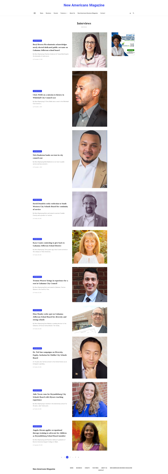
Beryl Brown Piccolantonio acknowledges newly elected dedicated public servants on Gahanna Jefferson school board (50, 47)
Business (48, 13)
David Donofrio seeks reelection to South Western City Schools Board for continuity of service (50, 206)
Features (63, 13)
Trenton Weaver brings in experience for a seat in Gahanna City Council (50, 282)
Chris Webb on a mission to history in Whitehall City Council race (48, 96)
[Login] (130, 13)
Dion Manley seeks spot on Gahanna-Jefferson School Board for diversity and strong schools (49, 317)
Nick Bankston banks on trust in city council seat (48, 156)
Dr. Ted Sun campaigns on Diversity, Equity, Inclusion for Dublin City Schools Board (50, 355)
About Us (72, 13)
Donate (56, 13)
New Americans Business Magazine (88, 13)
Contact (102, 13)
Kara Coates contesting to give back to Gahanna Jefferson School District (49, 244)
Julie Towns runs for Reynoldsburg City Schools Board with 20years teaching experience (49, 397)
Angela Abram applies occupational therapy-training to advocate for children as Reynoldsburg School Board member (50, 433)
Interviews (37, 40)
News (41, 13)
